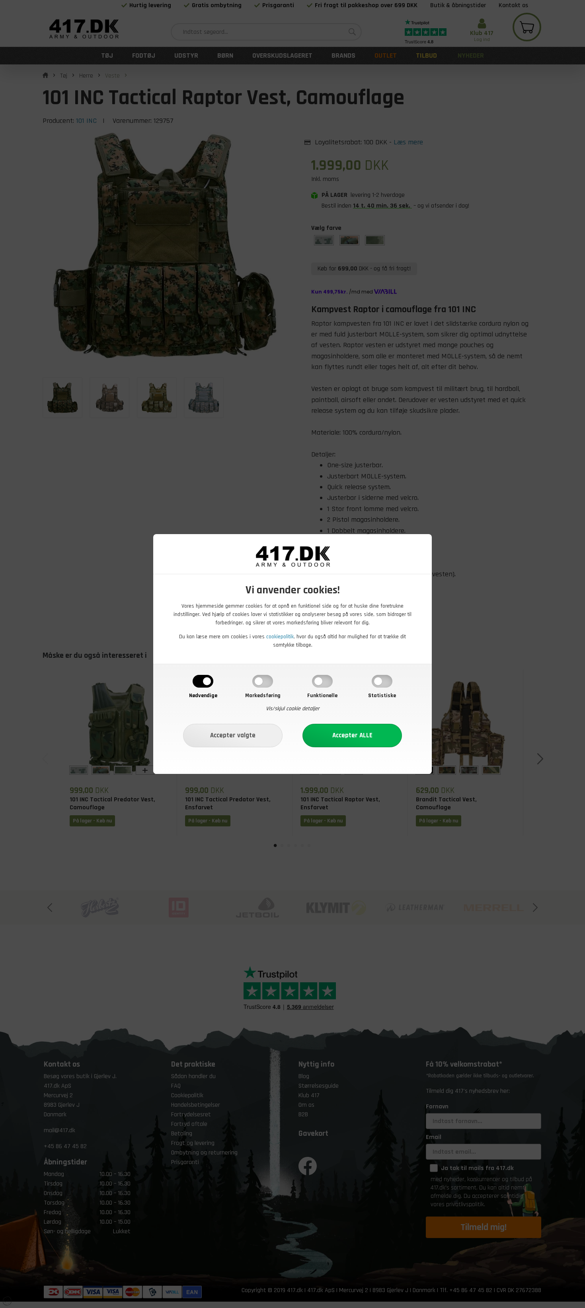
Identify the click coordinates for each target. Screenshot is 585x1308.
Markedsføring (263, 695)
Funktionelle (322, 695)
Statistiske (382, 695)
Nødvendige (203, 695)
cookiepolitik (280, 636)
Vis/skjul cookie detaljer (293, 708)
